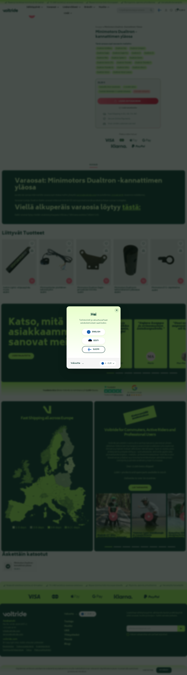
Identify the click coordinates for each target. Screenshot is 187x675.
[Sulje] (116, 310)
